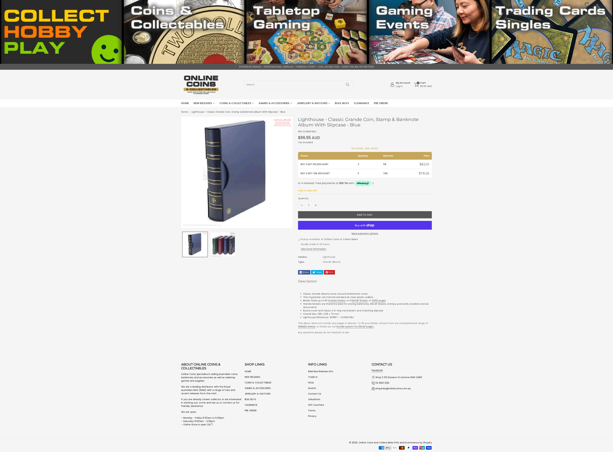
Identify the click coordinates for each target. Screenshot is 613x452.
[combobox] (298, 85)
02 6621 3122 (382, 382)
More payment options (365, 233)
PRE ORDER (251, 410)
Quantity (303, 198)
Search (312, 388)
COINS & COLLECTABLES (258, 382)
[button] (423, 84)
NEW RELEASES (252, 377)
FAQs (311, 382)
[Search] (347, 85)
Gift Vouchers (316, 405)
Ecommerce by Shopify (418, 442)
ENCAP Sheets (360, 300)
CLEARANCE (251, 405)
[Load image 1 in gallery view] (195, 244)
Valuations (314, 399)
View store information (313, 249)
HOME (248, 371)
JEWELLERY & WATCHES (258, 393)
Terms (312, 410)
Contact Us (314, 393)
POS (396, 442)
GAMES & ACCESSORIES (258, 388)
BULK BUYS (250, 399)
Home (184, 111)
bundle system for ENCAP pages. (355, 326)
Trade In (313, 377)
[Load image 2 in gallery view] (222, 244)
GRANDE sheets (306, 326)
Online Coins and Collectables (376, 442)
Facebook (377, 370)
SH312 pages (379, 300)
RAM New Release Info (320, 371)
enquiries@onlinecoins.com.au (393, 388)
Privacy (312, 416)
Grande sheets (336, 300)
